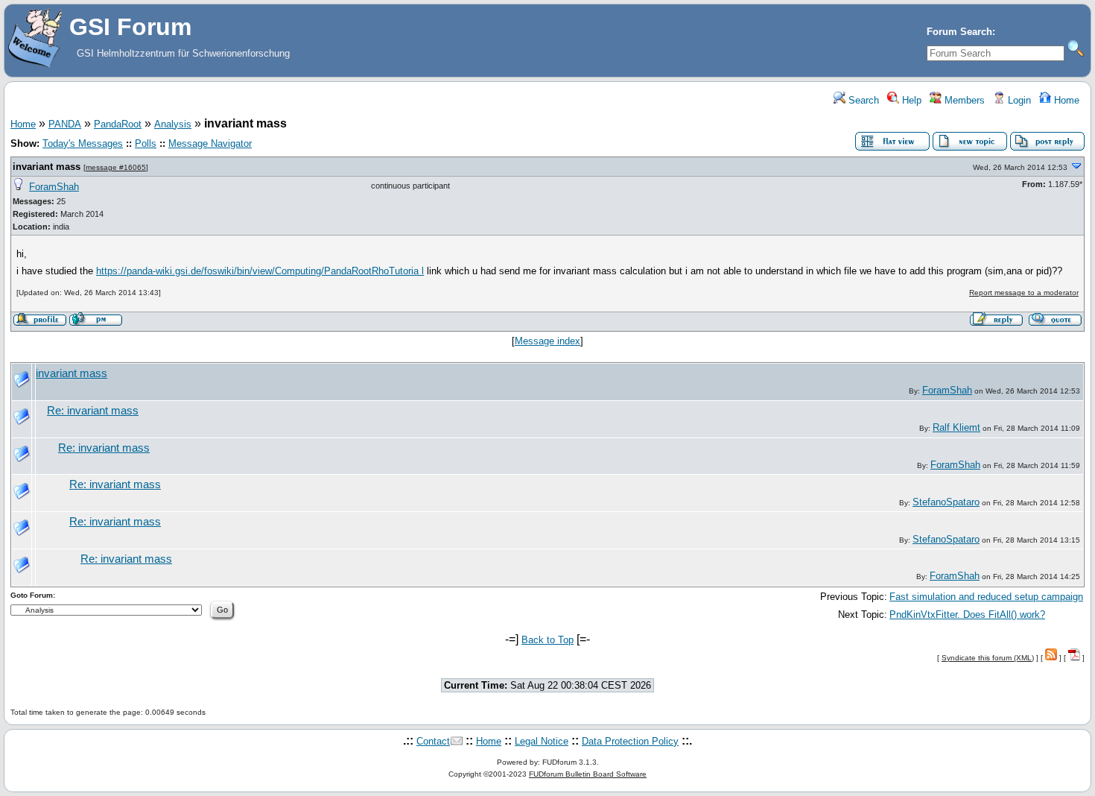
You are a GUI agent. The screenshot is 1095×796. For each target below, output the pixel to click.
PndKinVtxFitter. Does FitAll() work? (967, 614)
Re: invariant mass (93, 411)
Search (862, 100)
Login (1018, 100)
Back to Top (547, 639)
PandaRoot (118, 124)
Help (910, 100)
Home (1065, 100)
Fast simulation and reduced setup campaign (986, 596)
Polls (145, 143)
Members (963, 100)
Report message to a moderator (1024, 292)
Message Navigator (210, 143)
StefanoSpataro (946, 502)
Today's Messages (82, 143)
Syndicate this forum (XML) (988, 658)
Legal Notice (541, 741)
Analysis (172, 124)
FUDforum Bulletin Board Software (588, 774)
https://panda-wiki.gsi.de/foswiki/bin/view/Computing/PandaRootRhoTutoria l (260, 271)
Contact (433, 741)
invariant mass (46, 166)
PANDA (64, 124)
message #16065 (116, 167)
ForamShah (54, 186)
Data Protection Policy (630, 741)
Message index (547, 341)
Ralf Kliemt (956, 427)
